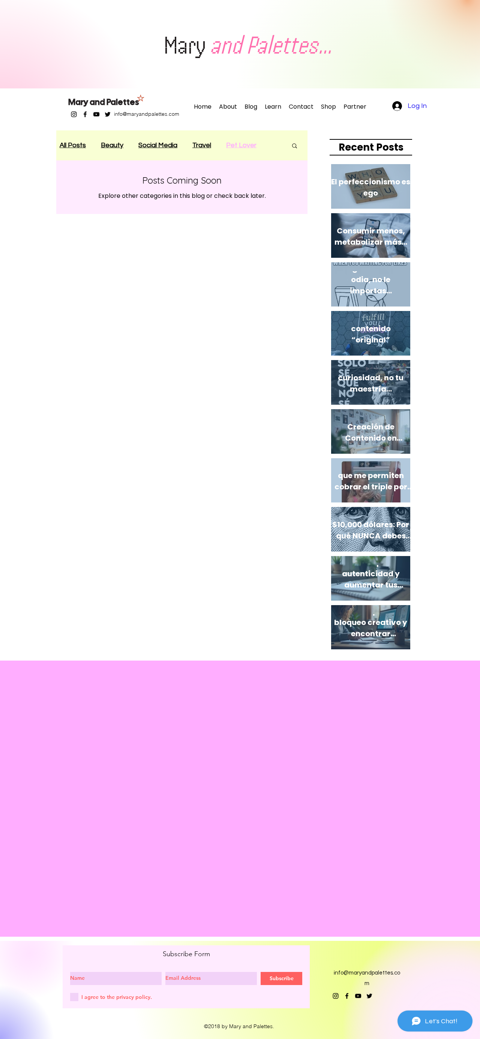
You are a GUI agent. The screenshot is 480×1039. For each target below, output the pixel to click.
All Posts (73, 145)
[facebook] (85, 114)
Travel (201, 145)
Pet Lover (241, 145)
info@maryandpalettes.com (146, 114)
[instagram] (74, 114)
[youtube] (96, 114)
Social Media (157, 145)
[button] (294, 146)
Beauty (112, 145)
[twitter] (107, 114)
